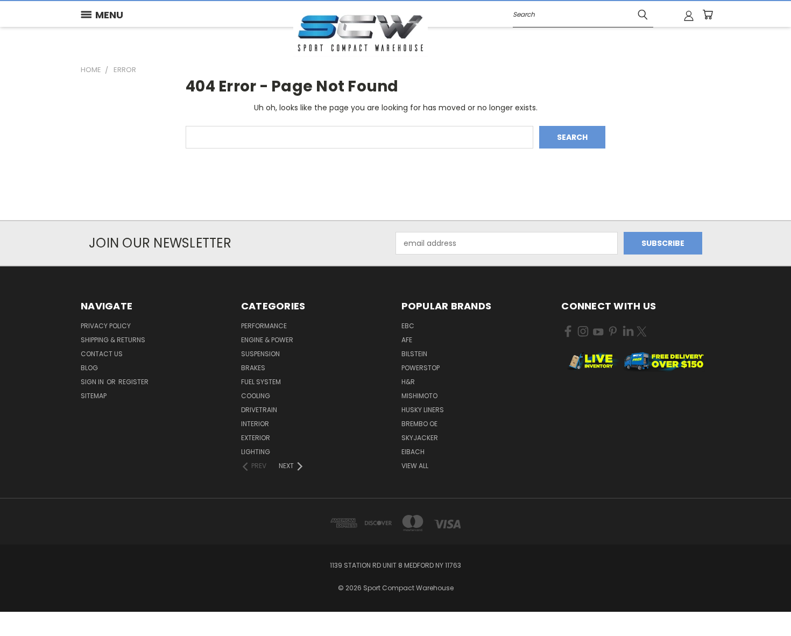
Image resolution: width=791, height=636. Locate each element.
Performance (264, 325)
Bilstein (414, 353)
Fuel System (261, 381)
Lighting (255, 451)
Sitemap (94, 395)
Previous (763, 602)
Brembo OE (419, 423)
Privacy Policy (106, 325)
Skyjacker (419, 437)
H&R (408, 381)
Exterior (255, 437)
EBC (407, 325)
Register (133, 381)
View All (414, 465)
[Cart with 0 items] (707, 14)
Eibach (413, 451)
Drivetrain (259, 409)
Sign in (93, 381)
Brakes (253, 367)
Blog (89, 367)
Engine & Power (267, 339)
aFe (406, 339)
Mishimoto (419, 395)
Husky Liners (422, 409)
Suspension (260, 353)
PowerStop (420, 367)
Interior (255, 423)
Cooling (255, 395)
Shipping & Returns (113, 339)
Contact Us (102, 353)
